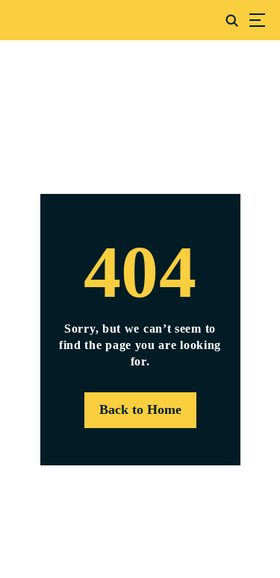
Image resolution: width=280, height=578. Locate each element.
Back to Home (140, 409)
